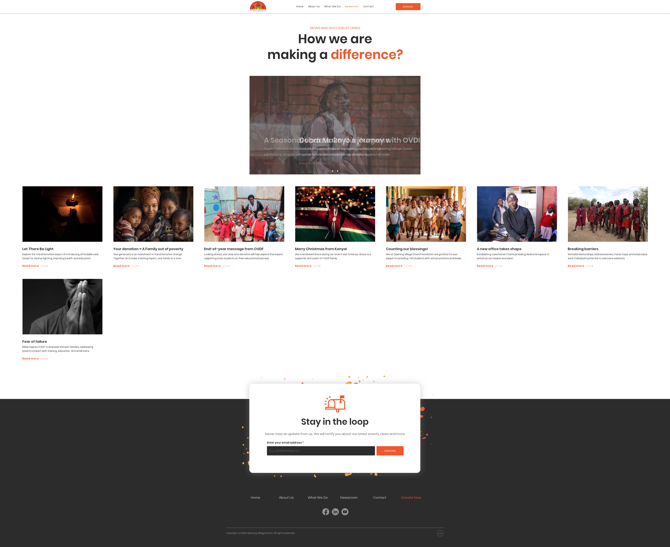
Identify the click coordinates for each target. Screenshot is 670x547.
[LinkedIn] (335, 511)
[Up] (440, 533)
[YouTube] (344, 511)
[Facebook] (325, 511)
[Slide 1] (332, 171)
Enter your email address (284, 442)
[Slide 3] (337, 171)
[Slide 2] (335, 171)
